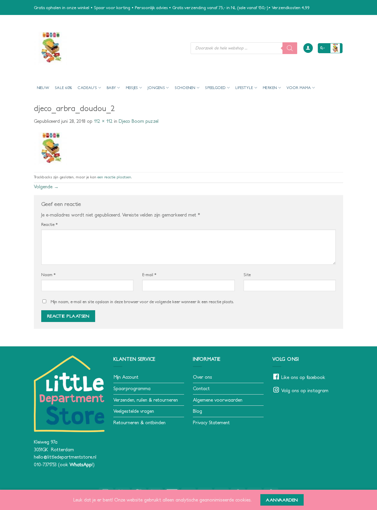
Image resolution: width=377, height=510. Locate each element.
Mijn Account (125, 377)
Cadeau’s (87, 87)
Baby (111, 87)
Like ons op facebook (303, 377)
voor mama (299, 87)
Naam (48, 274)
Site (247, 274)
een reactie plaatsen (114, 177)
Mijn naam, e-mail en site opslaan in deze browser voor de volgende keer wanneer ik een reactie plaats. (142, 301)
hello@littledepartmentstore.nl (65, 456)
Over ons (202, 377)
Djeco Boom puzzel (138, 121)
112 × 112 (103, 121)
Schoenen (185, 87)
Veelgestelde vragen (133, 411)
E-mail (149, 274)
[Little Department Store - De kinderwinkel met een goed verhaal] (108, 48)
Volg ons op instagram (304, 390)
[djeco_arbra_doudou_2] (50, 148)
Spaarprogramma (132, 388)
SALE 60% (63, 87)
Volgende (46, 186)
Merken (270, 87)
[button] (308, 48)
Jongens (156, 87)
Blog (197, 411)
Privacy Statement (211, 422)
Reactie (49, 224)
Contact (201, 388)
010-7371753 (45, 464)
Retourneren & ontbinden (139, 422)
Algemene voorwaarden (217, 399)
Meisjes (132, 87)
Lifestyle (244, 87)
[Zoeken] (289, 48)
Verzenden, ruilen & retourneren (145, 399)
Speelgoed (215, 87)
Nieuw (43, 87)
